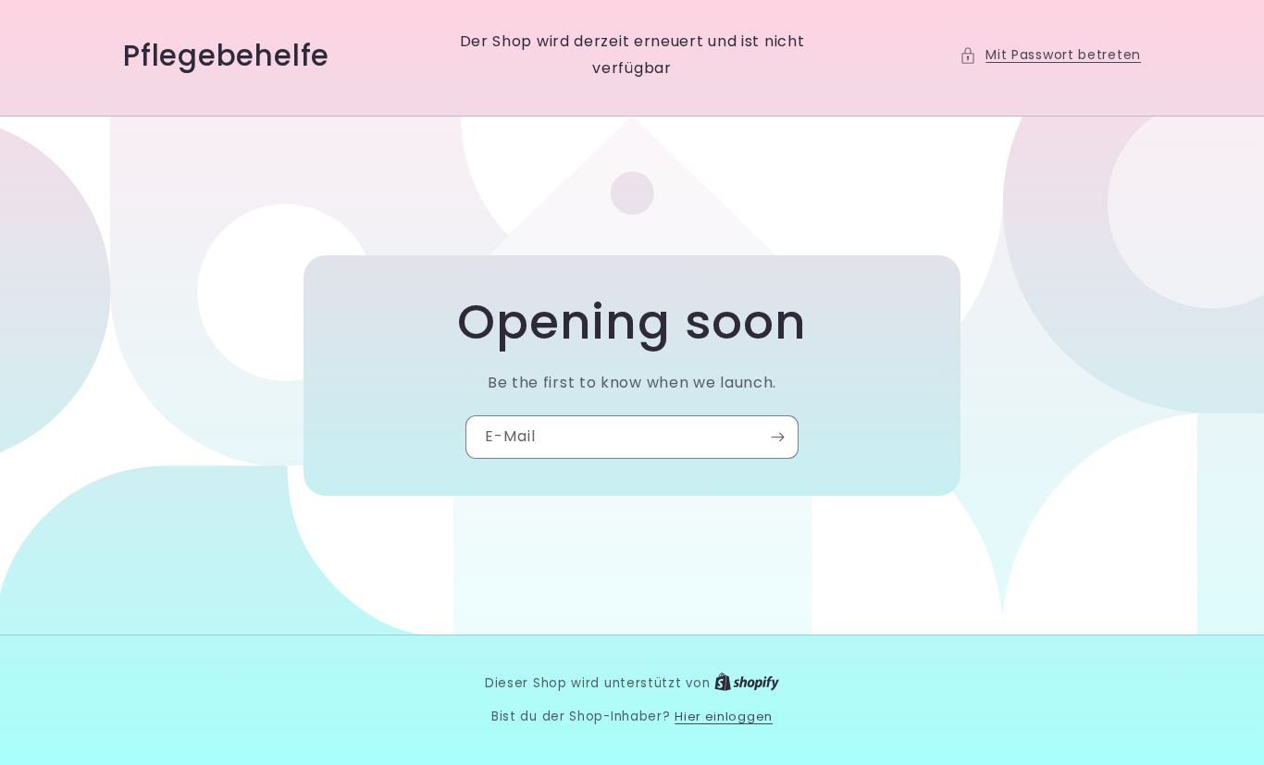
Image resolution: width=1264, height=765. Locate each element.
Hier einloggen (724, 716)
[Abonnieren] (777, 437)
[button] (1050, 55)
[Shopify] (746, 683)
